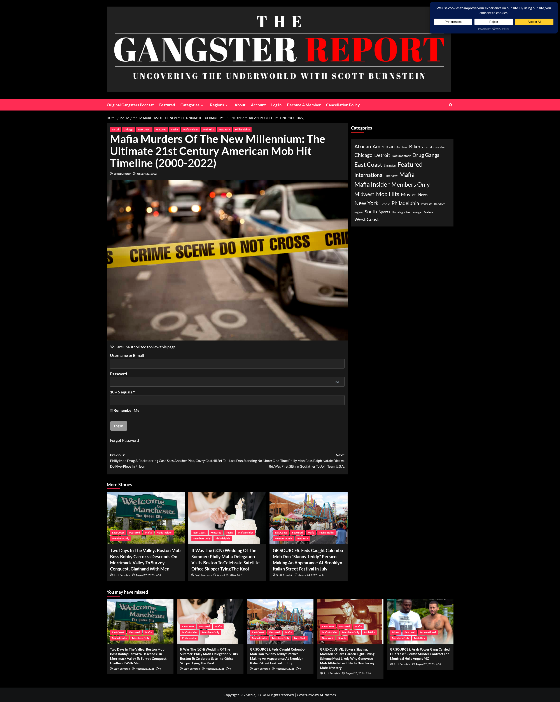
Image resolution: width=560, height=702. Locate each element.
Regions (217, 104)
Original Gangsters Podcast (130, 104)
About (239, 104)
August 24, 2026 (307, 575)
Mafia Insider (190, 129)
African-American (374, 146)
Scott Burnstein (122, 173)
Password (118, 373)
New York (224, 129)
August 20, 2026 (425, 664)
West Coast (366, 219)
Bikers (416, 146)
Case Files (439, 147)
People (385, 204)
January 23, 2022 (147, 173)
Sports (384, 211)
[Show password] (337, 382)
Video (428, 212)
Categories (190, 104)
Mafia (174, 129)
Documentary (401, 155)
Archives (401, 147)
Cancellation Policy (343, 104)
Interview (391, 175)
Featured (167, 104)
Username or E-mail (127, 355)
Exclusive (390, 165)
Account (258, 104)
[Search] (450, 105)
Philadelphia (242, 129)
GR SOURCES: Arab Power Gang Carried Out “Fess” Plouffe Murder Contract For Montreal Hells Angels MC (420, 653)
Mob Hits (208, 129)
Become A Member (304, 104)
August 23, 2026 (355, 673)
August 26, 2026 (145, 575)
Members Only (120, 538)
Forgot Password (124, 440)
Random (439, 204)
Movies (408, 194)
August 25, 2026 (226, 575)
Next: (287, 460)
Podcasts (426, 204)
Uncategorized (401, 212)
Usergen (417, 212)
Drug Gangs (425, 154)
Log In (276, 104)
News (422, 194)
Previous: (168, 460)
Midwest (364, 194)
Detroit (382, 155)
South (371, 211)
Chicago (128, 129)
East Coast (144, 129)
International (369, 175)
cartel (115, 129)
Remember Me (126, 410)
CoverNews (306, 695)
